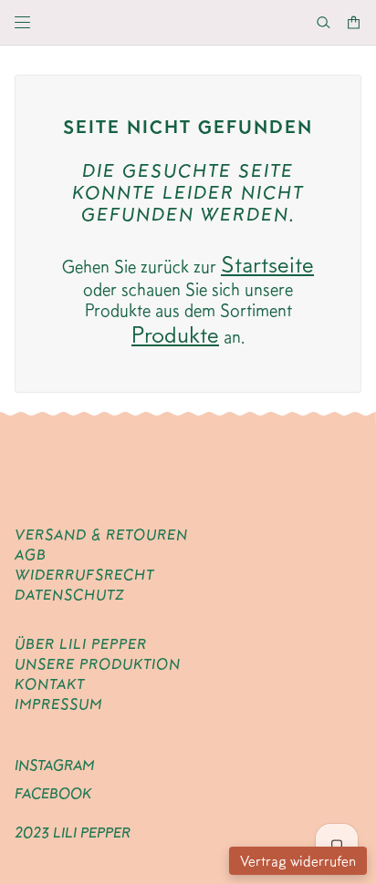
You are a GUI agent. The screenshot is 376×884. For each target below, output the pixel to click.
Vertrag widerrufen (298, 860)
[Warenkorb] (353, 22)
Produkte (175, 334)
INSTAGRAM (54, 765)
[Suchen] (323, 22)
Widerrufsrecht (84, 574)
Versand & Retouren (101, 534)
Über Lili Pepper (81, 644)
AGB (31, 554)
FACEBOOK (53, 793)
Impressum (58, 704)
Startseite (267, 264)
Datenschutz (69, 594)
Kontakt (50, 684)
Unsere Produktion (98, 664)
